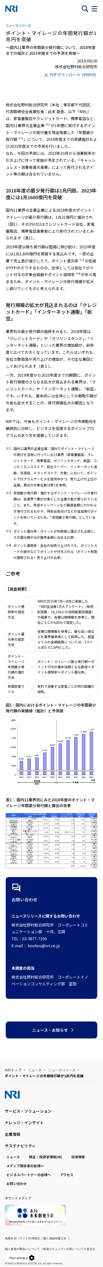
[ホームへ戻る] (11, 9)
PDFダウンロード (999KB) (73, 74)
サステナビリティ (20, 1146)
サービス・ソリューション (28, 1111)
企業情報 (12, 1134)
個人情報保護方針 (55, 1238)
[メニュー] (94, 9)
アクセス (67, 1174)
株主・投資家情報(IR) (45, 1156)
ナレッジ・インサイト (24, 1122)
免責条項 (11, 1238)
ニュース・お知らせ (50, 1030)
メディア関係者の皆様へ (25, 1165)
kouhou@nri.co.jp (44, 945)
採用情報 (78, 1156)
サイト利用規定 (30, 1238)
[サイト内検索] (85, 9)
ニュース (35, 1070)
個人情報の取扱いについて (22, 1249)
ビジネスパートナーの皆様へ (28, 1174)
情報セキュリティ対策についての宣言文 (69, 1249)
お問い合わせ (16, 1183)
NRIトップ (13, 1070)
